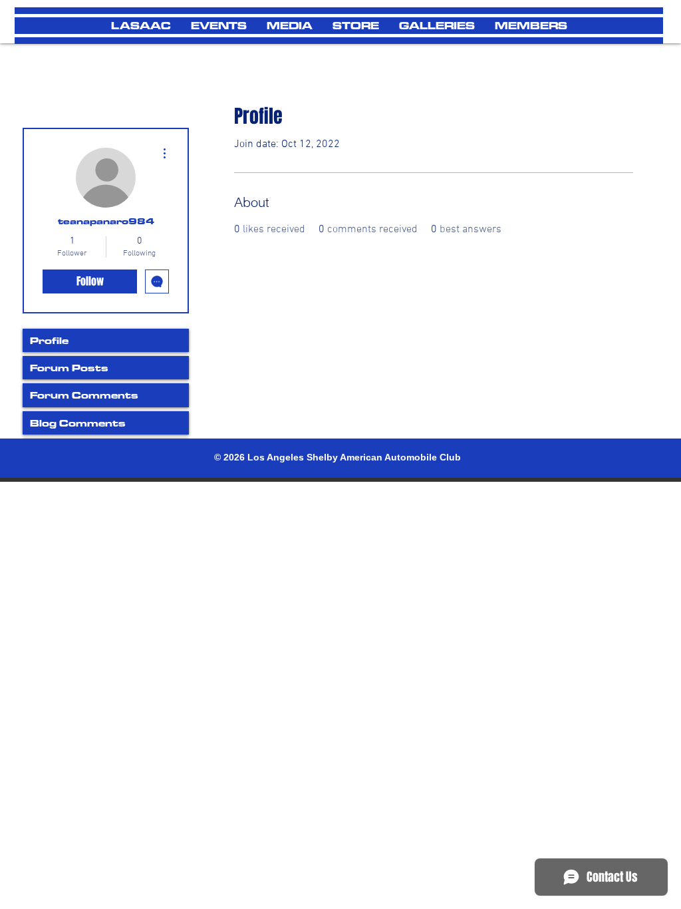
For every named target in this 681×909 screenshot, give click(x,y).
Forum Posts (69, 367)
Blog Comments (78, 423)
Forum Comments (84, 395)
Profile (49, 340)
